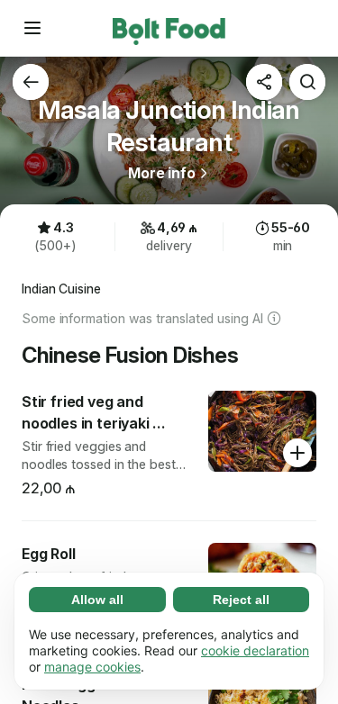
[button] (32, 28)
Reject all (241, 599)
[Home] (169, 28)
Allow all (97, 599)
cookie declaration (255, 650)
